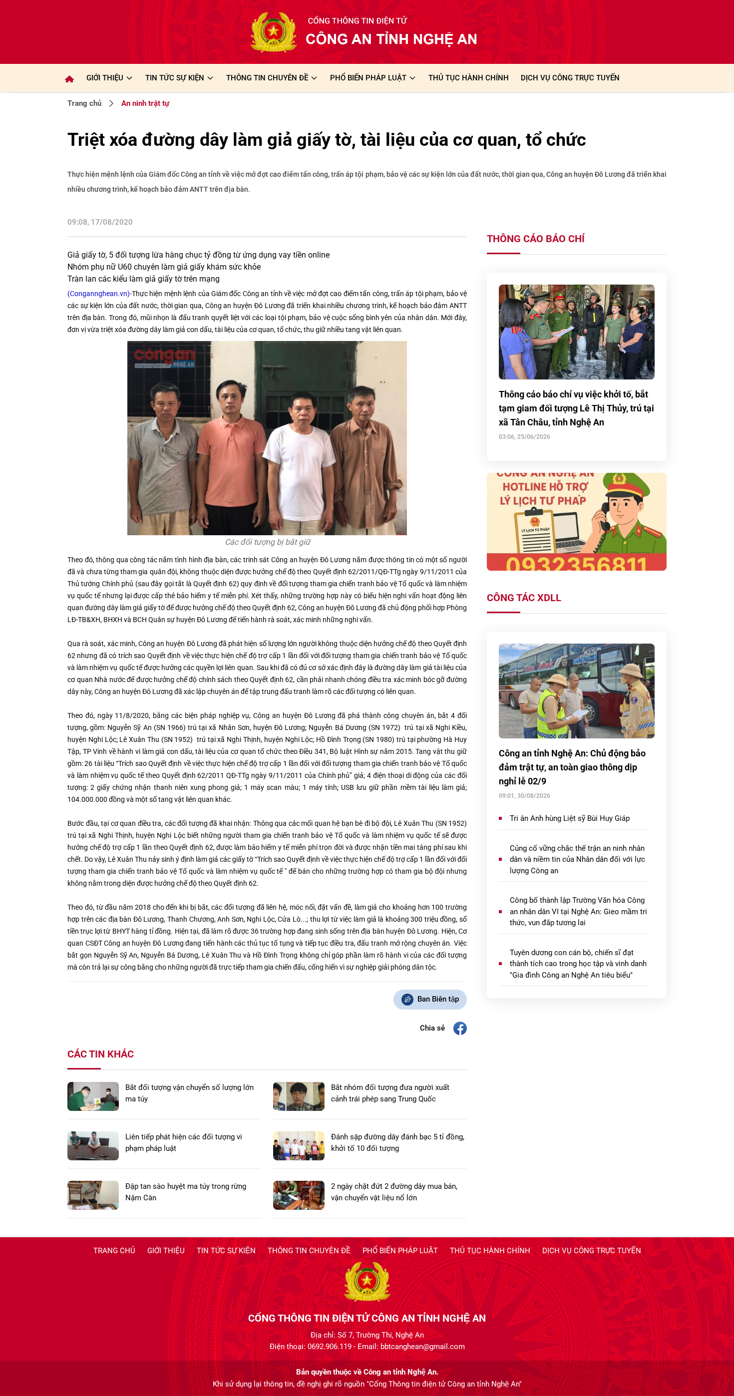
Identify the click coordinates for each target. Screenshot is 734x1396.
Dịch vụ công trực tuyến (591, 1250)
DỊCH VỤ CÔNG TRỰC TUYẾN (570, 77)
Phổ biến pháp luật (400, 1250)
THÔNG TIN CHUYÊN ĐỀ (267, 77)
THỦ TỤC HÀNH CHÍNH (468, 77)
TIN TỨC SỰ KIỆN (174, 77)
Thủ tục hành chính (490, 1250)
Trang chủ (84, 103)
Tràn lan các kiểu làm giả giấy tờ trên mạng (143, 279)
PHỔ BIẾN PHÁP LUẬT (368, 77)
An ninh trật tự (145, 103)
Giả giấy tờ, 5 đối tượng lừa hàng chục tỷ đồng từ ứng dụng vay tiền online (198, 255)
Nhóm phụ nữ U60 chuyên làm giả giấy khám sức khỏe (164, 267)
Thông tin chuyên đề (309, 1250)
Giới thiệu (104, 77)
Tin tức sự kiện (226, 1250)
